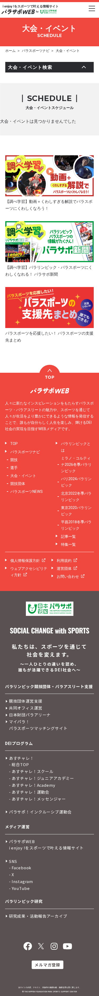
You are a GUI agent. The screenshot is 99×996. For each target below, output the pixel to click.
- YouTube (19, 888)
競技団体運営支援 (26, 701)
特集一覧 (68, 544)
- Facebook (20, 867)
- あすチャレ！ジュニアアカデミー (41, 778)
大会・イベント (68, 51)
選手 (14, 468)
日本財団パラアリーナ (30, 714)
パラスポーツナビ (35, 51)
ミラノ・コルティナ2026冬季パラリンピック (76, 464)
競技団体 (17, 483)
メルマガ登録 (47, 964)
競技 (14, 460)
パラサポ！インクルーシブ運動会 (40, 812)
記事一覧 (68, 536)
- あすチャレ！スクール (31, 771)
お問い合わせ (68, 576)
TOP (14, 444)
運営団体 (64, 568)
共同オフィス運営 (26, 708)
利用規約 (64, 560)
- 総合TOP (19, 764)
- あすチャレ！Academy (32, 785)
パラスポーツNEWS (26, 491)
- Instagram (21, 881)
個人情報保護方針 (25, 560)
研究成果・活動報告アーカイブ (38, 916)
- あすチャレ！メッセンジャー (37, 799)
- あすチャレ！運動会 (29, 792)
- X (12, 874)
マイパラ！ (19, 721)
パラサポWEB (22, 841)
